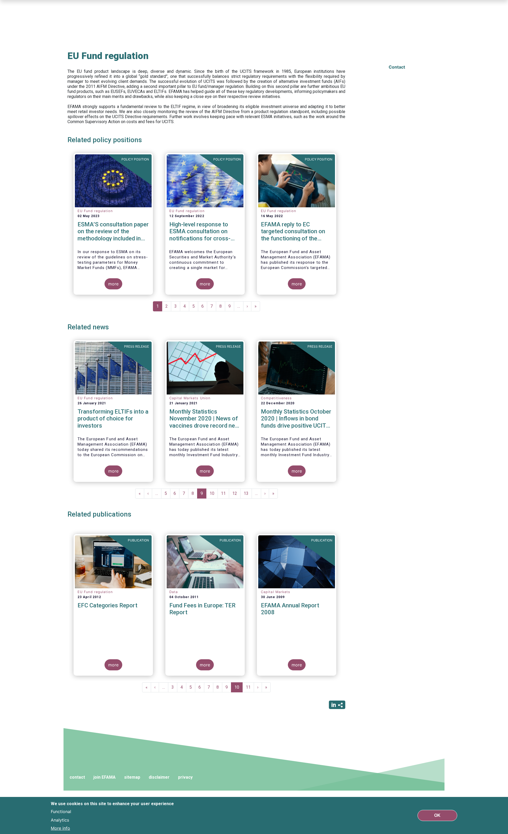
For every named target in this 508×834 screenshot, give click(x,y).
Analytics (60, 819)
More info (60, 828)
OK (437, 815)
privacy (185, 777)
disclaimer (159, 777)
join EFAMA (104, 777)
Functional (61, 811)
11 (225, 493)
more (113, 283)
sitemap (132, 777)
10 (214, 493)
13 (248, 493)
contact (77, 777)
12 (236, 493)
